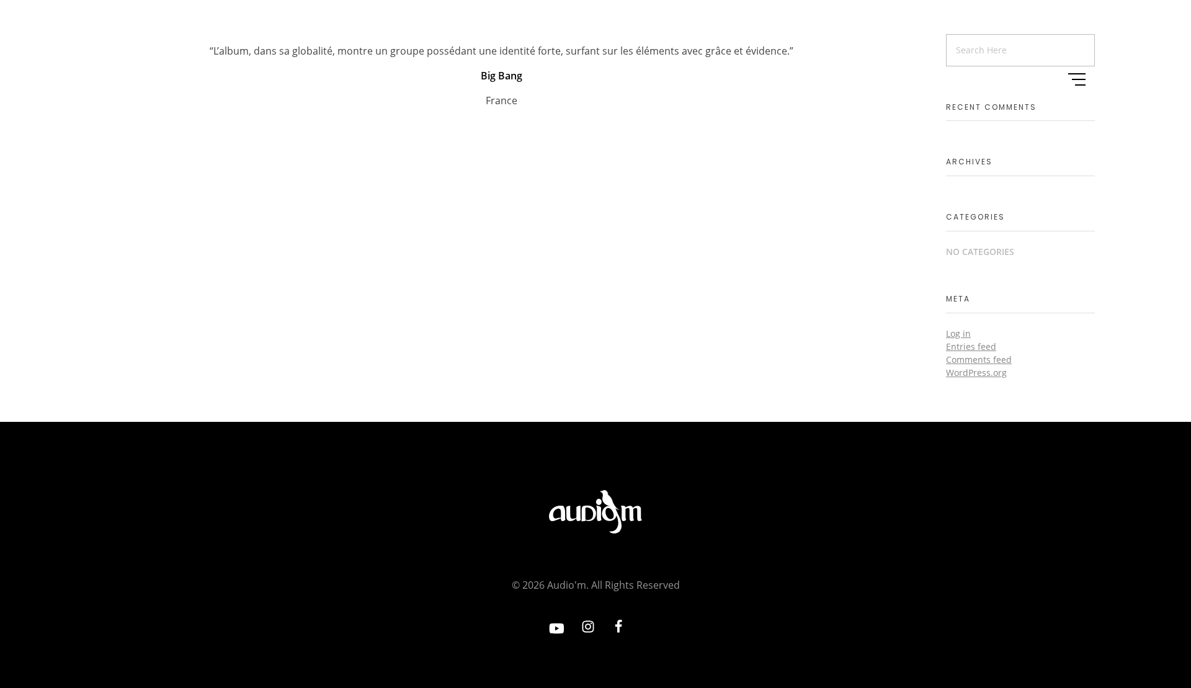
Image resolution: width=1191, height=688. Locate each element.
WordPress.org (976, 372)
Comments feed (979, 359)
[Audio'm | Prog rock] (151, 77)
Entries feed (971, 346)
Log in (958, 333)
